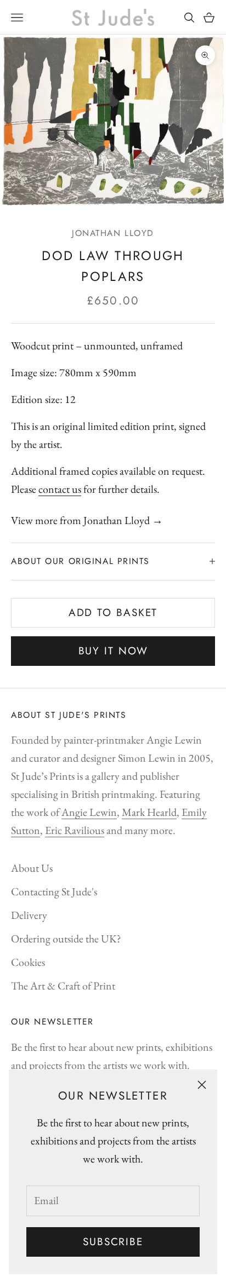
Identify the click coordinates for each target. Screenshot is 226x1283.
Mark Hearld (149, 812)
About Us (32, 868)
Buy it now (113, 650)
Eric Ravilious (74, 830)
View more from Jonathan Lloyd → (87, 520)
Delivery (29, 915)
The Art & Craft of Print (63, 986)
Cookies (28, 962)
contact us (59, 489)
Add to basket (113, 612)
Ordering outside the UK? (66, 938)
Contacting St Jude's (54, 891)
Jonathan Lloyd (113, 233)
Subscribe (113, 1241)
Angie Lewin (89, 812)
